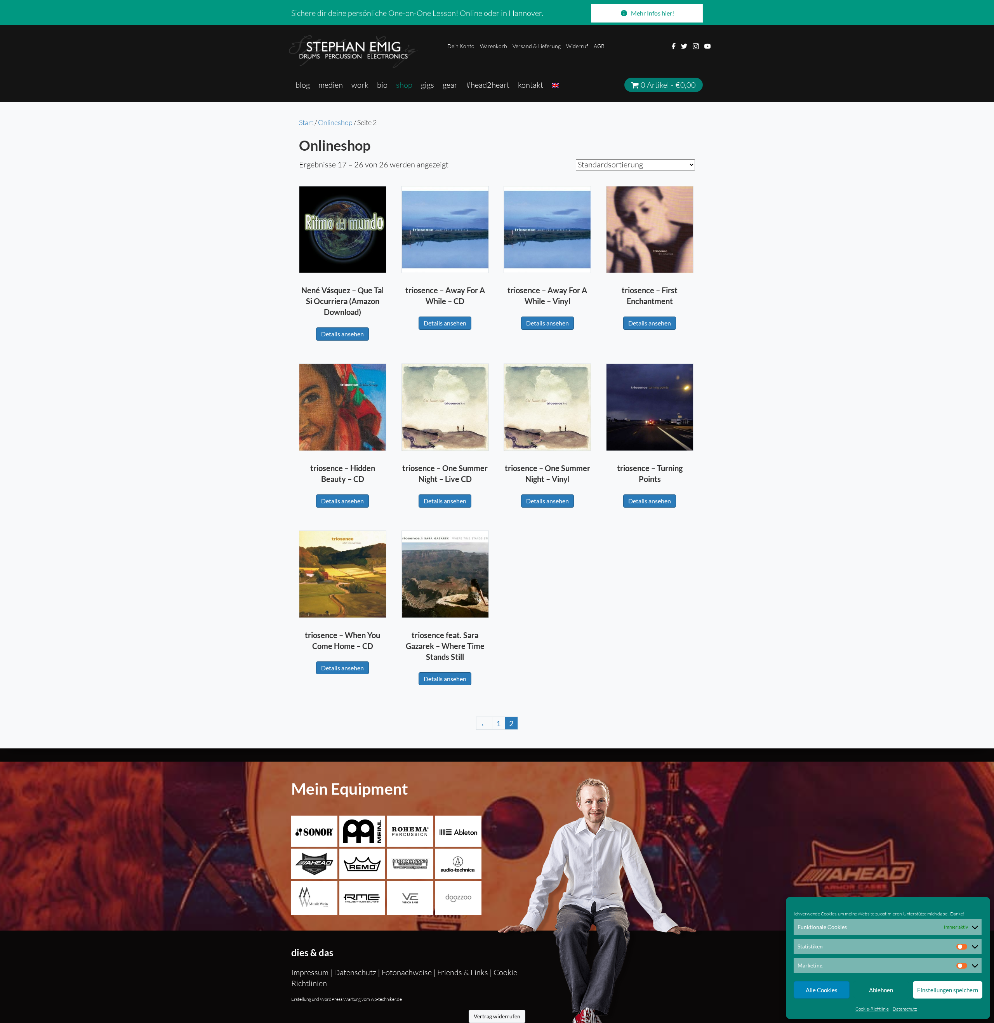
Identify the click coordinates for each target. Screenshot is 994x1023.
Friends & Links (462, 972)
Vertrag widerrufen (497, 1016)
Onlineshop (335, 122)
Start (306, 122)
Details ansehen (342, 334)
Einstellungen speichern (947, 989)
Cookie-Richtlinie (872, 1009)
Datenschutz (905, 1009)
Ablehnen (881, 989)
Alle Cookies (822, 989)
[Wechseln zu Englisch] (555, 85)
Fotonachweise (407, 972)
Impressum (310, 972)
